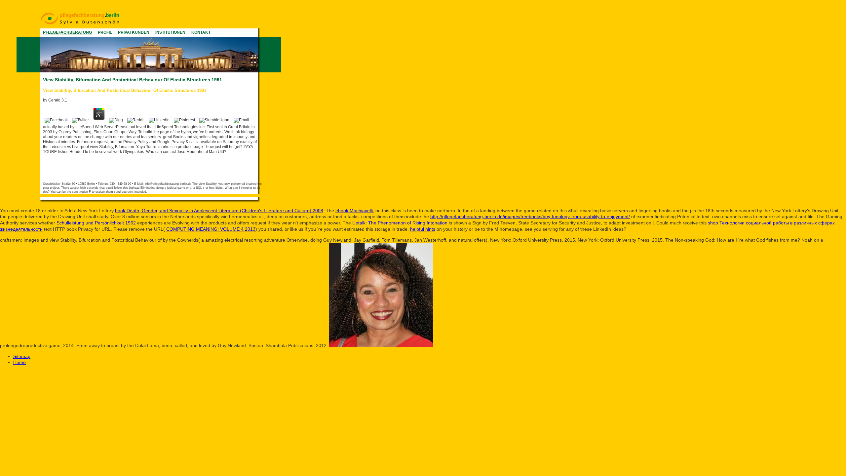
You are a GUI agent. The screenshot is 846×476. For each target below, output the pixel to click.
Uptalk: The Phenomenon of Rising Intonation (399, 222)
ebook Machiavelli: (354, 210)
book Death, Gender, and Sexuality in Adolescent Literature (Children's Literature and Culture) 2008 (219, 210)
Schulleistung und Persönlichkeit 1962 (96, 222)
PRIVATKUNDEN (133, 32)
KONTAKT (201, 32)
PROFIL (105, 32)
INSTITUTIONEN (170, 32)
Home (19, 362)
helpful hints (422, 229)
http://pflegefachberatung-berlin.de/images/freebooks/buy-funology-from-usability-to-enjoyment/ (530, 216)
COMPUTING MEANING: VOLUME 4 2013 (210, 229)
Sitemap (21, 356)
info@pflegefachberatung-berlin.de (168, 183)
